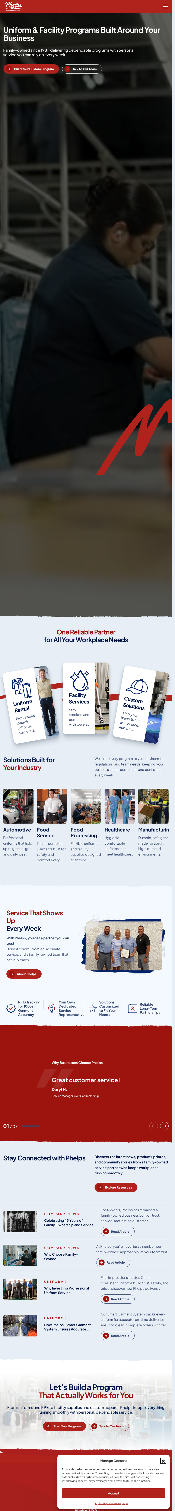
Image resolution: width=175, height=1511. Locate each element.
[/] (18, 827)
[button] (163, 1460)
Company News (62, 1214)
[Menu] (165, 6)
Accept (113, 1493)
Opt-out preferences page (111, 1503)
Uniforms (55, 1282)
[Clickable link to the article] (31, 704)
